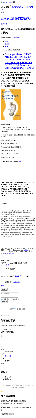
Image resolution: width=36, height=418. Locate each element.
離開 (11, 414)
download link (9, 253)
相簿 (6, 41)
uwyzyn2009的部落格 (15, 18)
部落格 (7, 44)
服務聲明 (21, 387)
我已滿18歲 (5, 414)
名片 (6, 46)
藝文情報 (17, 37)
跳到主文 (4, 24)
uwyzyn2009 (5, 265)
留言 (21, 276)
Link (20, 161)
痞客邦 (17, 276)
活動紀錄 (16, 282)
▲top (2, 285)
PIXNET (9, 385)
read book (26, 250)
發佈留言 (4, 301)
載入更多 (4, 289)
